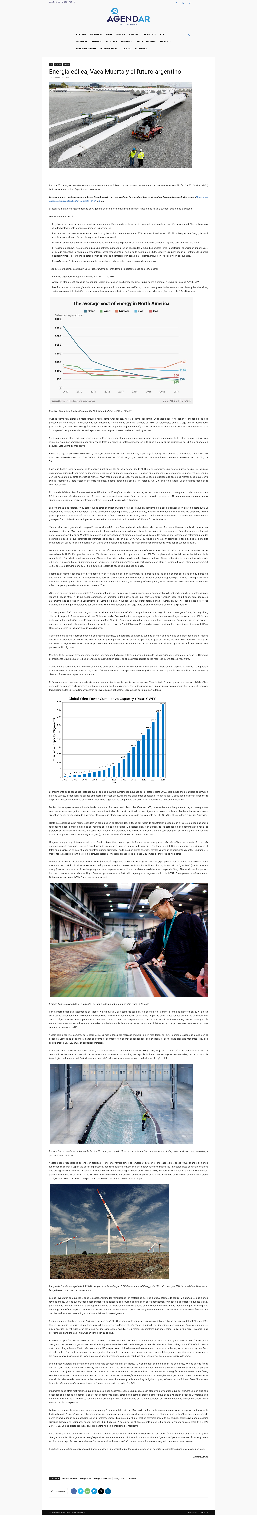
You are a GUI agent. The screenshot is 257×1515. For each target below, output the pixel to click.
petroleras (132, 1478)
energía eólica (85, 1478)
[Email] (101, 1491)
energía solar (120, 1478)
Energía (66, 64)
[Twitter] (189, 3)
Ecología (58, 64)
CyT (51, 64)
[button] (189, 35)
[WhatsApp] (87, 1491)
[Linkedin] (182, 3)
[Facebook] (176, 3)
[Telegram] (94, 1491)
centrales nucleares (69, 1478)
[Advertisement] (128, 175)
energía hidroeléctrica (102, 1478)
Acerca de (192, 1512)
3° (99, 201)
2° (95, 201)
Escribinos (203, 1512)
